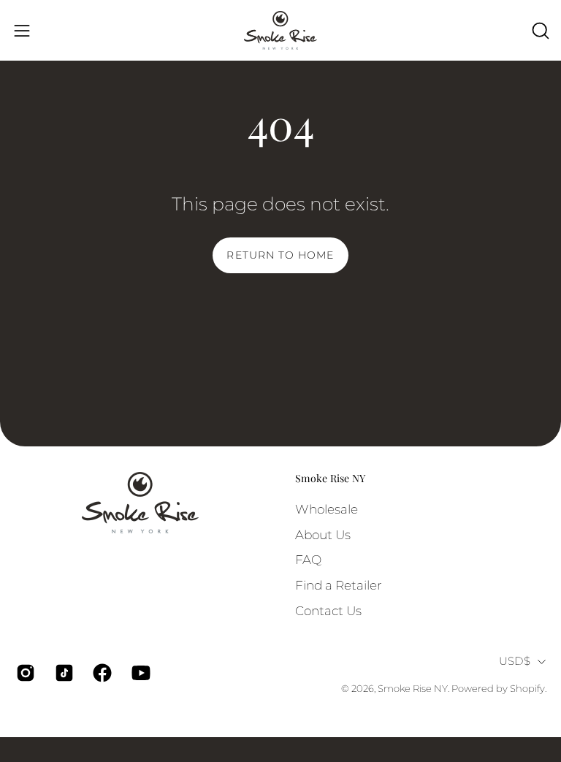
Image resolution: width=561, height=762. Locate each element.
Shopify (527, 688)
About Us (323, 534)
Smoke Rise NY (330, 478)
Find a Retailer (338, 584)
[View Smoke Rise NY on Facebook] (101, 673)
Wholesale (326, 509)
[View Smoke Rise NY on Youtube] (140, 673)
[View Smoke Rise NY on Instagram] (24, 673)
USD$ (514, 661)
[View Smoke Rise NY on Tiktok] (63, 673)
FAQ (308, 559)
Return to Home (280, 255)
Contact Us (328, 610)
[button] (539, 30)
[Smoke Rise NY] (280, 30)
